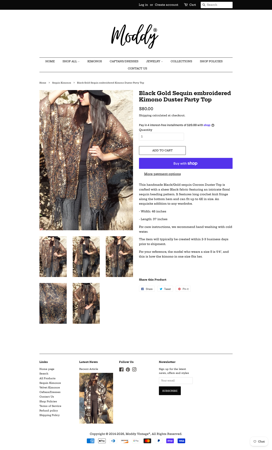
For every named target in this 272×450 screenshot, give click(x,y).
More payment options (162, 174)
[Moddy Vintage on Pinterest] (128, 370)
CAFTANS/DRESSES (124, 61)
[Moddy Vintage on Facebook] (121, 370)
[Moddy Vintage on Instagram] (134, 370)
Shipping (145, 115)
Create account (166, 5)
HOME (50, 61)
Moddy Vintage (137, 434)
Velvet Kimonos (49, 387)
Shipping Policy (49, 415)
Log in (143, 5)
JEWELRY (153, 61)
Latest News (88, 361)
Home (42, 83)
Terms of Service (50, 405)
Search (43, 373)
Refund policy (48, 410)
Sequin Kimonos (61, 83)
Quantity (145, 130)
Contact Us (137, 68)
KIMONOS (94, 61)
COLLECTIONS (181, 61)
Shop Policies (211, 61)
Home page (46, 368)
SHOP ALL (70, 61)
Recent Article (88, 368)
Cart (192, 5)
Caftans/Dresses (50, 392)
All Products (47, 378)
